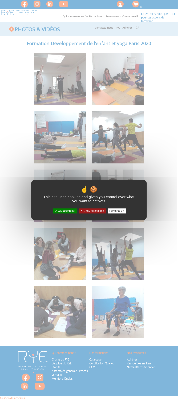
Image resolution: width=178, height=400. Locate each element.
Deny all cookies (93, 210)
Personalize (116, 210)
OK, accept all (66, 210)
